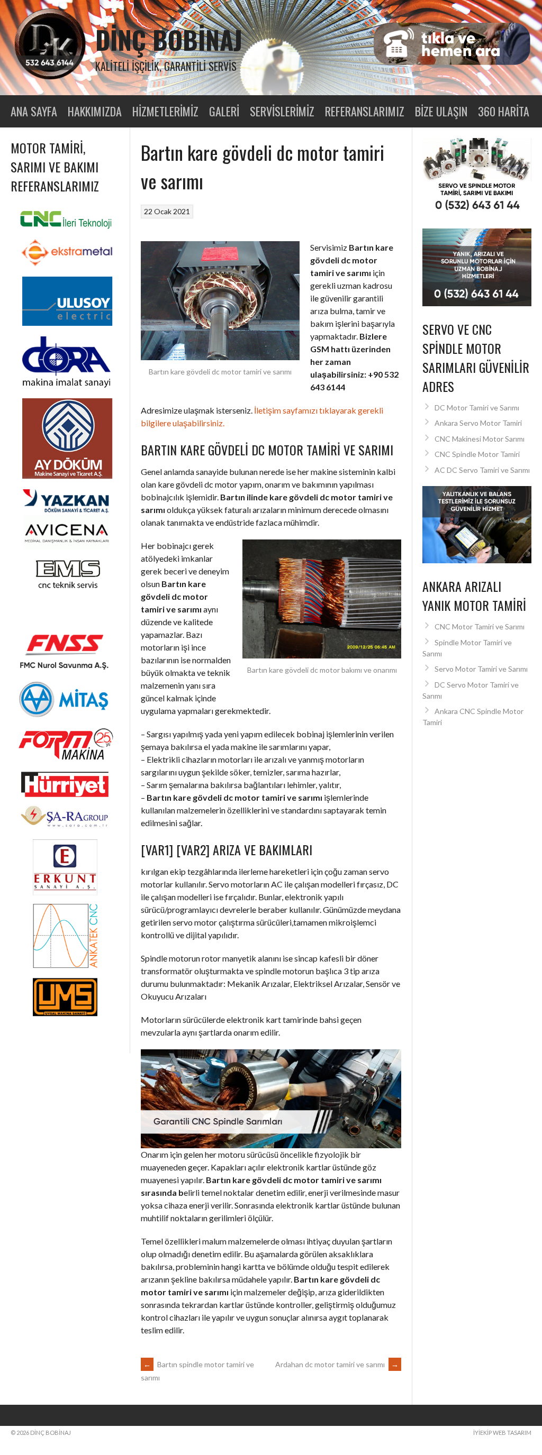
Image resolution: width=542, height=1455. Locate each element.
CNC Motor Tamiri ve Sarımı (480, 626)
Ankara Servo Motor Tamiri (478, 422)
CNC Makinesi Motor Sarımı (480, 438)
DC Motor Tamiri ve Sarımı (477, 407)
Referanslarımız (364, 111)
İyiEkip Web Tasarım (502, 1432)
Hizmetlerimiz (165, 111)
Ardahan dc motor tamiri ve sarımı (337, 1364)
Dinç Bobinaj (168, 39)
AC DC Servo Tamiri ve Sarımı (482, 469)
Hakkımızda (95, 111)
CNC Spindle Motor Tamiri (477, 454)
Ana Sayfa (34, 111)
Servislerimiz (282, 111)
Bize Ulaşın (441, 111)
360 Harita (503, 111)
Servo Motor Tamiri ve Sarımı (481, 668)
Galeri (224, 111)
